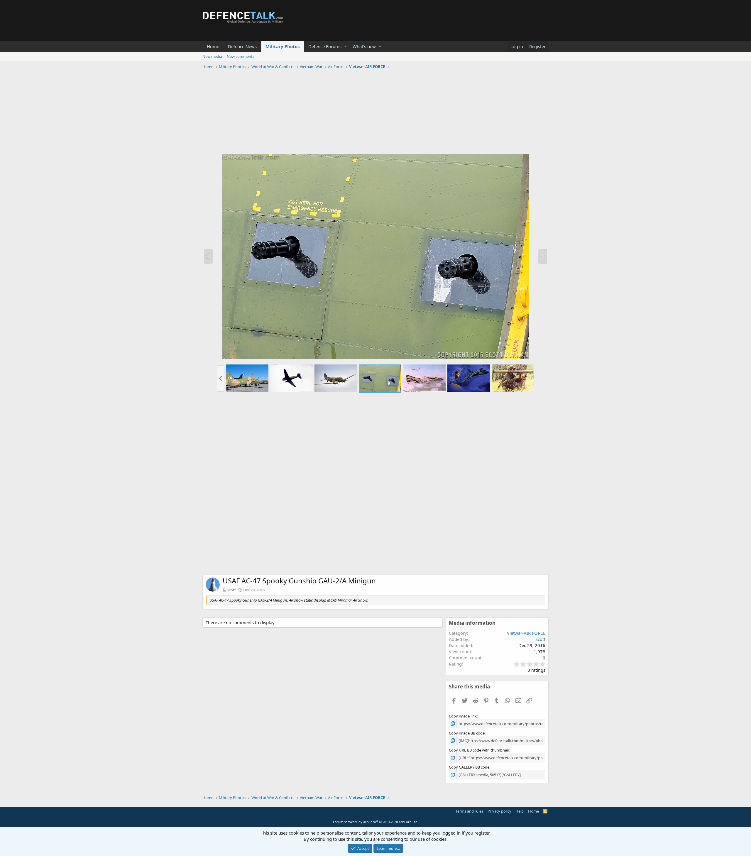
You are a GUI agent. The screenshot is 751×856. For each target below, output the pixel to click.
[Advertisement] (375, 112)
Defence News (242, 46)
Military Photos (282, 46)
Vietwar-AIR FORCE (526, 633)
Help (519, 811)
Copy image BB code (467, 733)
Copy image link (463, 716)
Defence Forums (324, 46)
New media (212, 56)
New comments (240, 56)
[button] (345, 46)
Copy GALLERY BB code (469, 767)
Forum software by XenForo (375, 822)
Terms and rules (469, 811)
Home (213, 46)
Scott (231, 589)
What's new (364, 46)
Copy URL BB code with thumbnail (479, 750)
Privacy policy (499, 811)
